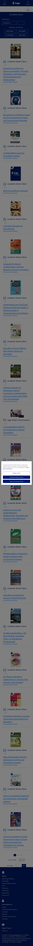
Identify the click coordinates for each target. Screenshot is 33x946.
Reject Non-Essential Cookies (16, 481)
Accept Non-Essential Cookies (16, 477)
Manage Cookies (16, 473)
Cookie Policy (9, 468)
